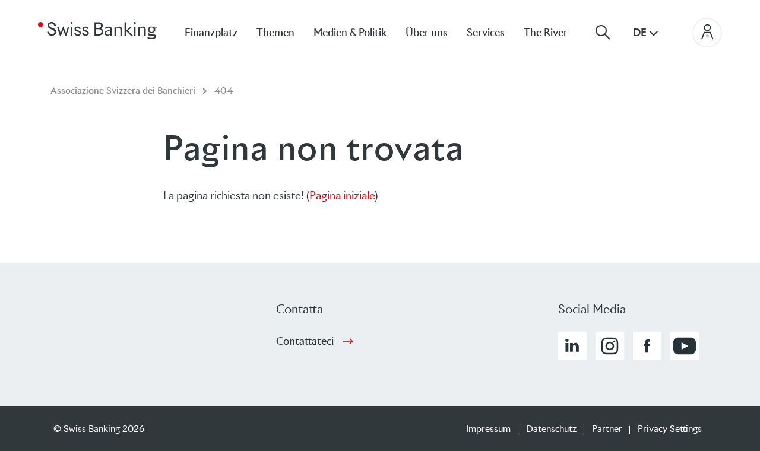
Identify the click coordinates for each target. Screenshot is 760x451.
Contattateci (305, 341)
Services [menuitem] (486, 32)
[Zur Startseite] (97, 29)
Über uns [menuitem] (427, 32)
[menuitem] (555, 32)
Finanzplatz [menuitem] (211, 32)
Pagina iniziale (342, 195)
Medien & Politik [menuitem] (350, 32)
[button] (572, 346)
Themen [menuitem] (275, 32)
